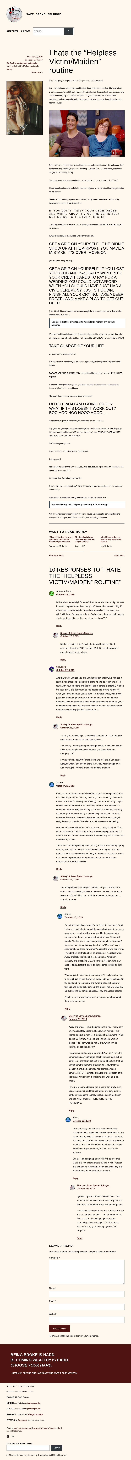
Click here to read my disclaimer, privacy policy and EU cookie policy (37, 1455)
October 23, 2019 (69, 727)
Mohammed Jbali (30, 66)
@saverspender (33, 1403)
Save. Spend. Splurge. (44, 14)
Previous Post (56, 555)
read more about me (23, 1428)
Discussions (30, 60)
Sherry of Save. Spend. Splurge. (76, 633)
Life (21, 66)
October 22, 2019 (65, 670)
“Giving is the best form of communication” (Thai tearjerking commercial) (60, 539)
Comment (54, 1258)
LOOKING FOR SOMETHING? (20, 1443)
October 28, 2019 (78, 1019)
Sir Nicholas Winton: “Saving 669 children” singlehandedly (85, 539)
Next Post (119, 555)
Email (52, 1301)
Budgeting (24, 63)
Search (57, 1448)
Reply (59, 626)
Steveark (61, 666)
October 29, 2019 (82, 1121)
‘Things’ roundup (35, 1414)
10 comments (37, 72)
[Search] (68, 31)
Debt (16, 66)
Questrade (22, 1420)
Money (39, 60)
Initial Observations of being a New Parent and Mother (111, 539)
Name (52, 1288)
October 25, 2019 (65, 594)
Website (53, 1314)
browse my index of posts (43, 1428)
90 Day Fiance (13, 63)
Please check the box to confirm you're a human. (75, 1336)
